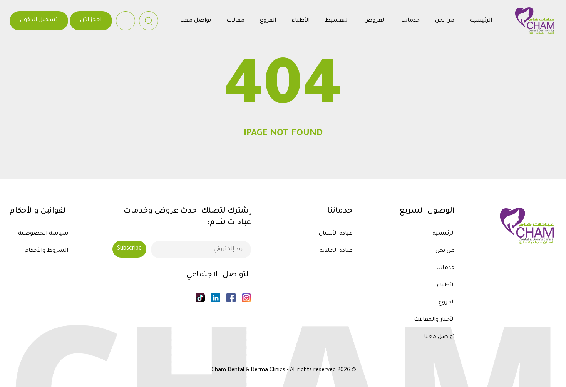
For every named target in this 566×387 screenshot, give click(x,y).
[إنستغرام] (246, 297)
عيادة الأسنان (336, 234)
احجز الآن (91, 20)
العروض (375, 21)
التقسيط (337, 21)
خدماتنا (410, 21)
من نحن (444, 21)
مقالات (235, 21)
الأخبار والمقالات (434, 320)
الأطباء (300, 21)
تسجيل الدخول (39, 20)
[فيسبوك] (231, 297)
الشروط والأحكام (46, 251)
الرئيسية (481, 21)
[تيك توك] (200, 297)
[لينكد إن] (215, 297)
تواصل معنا (195, 21)
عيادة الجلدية (336, 251)
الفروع (268, 21)
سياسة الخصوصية (43, 234)
